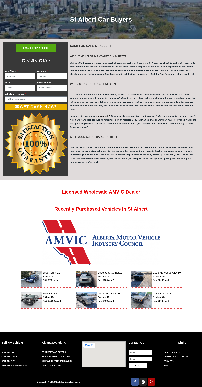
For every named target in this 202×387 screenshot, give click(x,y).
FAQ (166, 366)
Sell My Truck (9, 357)
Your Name (10, 71)
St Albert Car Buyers (54, 352)
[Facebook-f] (135, 382)
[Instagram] (143, 382)
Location (41, 71)
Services (169, 361)
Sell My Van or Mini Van (14, 366)
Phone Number (44, 82)
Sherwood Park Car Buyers (57, 361)
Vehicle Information (15, 94)
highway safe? (103, 116)
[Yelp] (151, 382)
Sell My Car (8, 352)
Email (8, 82)
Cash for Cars (172, 352)
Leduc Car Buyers (52, 365)
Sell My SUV (8, 361)
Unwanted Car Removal (176, 357)
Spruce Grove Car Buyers (56, 357)
